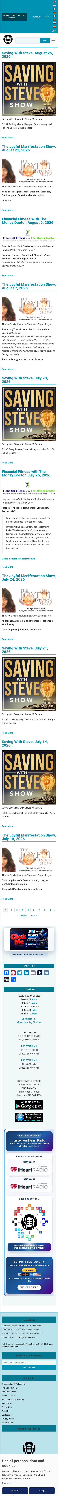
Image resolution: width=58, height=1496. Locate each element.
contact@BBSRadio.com (25, 1337)
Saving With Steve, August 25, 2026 (27, 55)
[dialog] (29, 1476)
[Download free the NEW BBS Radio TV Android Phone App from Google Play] (29, 1104)
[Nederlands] (54, 5)
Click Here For (29, 1019)
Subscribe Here (29, 1287)
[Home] (8, 40)
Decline (15, 1490)
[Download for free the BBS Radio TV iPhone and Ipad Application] (29, 1117)
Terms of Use (7, 1423)
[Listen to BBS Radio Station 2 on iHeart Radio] (29, 1186)
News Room (7, 1403)
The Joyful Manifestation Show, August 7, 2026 (29, 286)
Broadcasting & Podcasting (13, 1384)
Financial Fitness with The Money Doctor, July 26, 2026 (26, 473)
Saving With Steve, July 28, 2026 (25, 380)
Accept (41, 1490)
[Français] (54, 9)
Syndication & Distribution (13, 1399)
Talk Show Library (9, 1392)
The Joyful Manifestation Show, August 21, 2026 (29, 148)
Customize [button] (7, 1483)
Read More (7, 137)
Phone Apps (7, 1407)
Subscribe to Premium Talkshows (15, 16)
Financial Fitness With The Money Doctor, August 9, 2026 (27, 221)
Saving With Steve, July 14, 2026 (25, 743)
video (34, 1010)
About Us (6, 1411)
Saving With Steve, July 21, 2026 (25, 650)
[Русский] (54, 23)
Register (36, 16)
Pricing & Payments (10, 1388)
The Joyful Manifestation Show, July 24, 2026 (29, 578)
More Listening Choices (29, 1022)
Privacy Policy (8, 1419)
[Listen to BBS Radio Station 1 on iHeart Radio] (29, 1169)
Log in (46, 17)
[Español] (54, 27)
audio (34, 999)
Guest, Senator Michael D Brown (18, 558)
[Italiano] (54, 16)
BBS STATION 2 (29, 1060)
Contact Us (6, 1415)
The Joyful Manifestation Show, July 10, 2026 (29, 837)
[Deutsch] (54, 12)
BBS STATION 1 (29, 1046)
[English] (54, 2)
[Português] (54, 19)
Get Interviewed (8, 1396)
